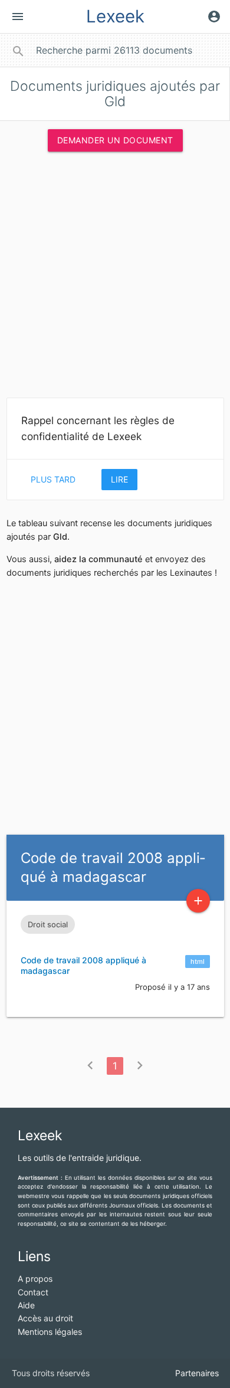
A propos (35, 1279)
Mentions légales (50, 1332)
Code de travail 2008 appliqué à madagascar (83, 965)
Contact (33, 1292)
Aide (26, 1305)
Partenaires (197, 1373)
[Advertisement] (115, 278)
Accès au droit (45, 1318)
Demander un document (115, 140)
